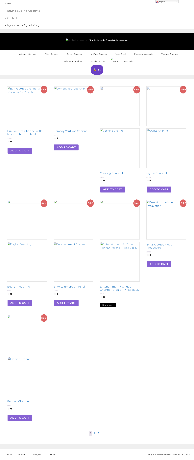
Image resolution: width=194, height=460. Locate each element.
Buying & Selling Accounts (23, 10)
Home (11, 3)
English (161, 2)
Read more (108, 305)
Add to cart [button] (19, 150)
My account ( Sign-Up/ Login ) (25, 25)
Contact (12, 18)
